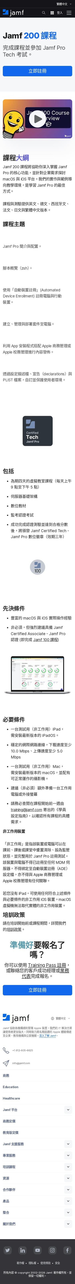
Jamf (47, 1035)
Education (10, 1087)
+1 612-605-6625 (22, 1050)
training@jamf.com (26, 809)
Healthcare (11, 1098)
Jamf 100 (45, 639)
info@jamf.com (21, 1063)
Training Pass (47, 965)
